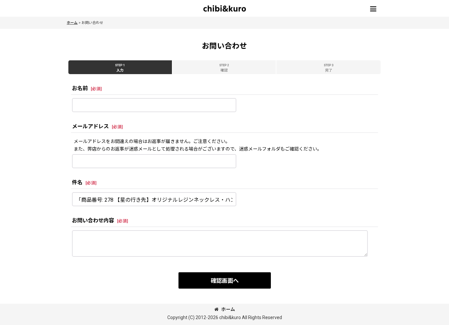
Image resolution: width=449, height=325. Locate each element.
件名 (77, 182)
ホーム (228, 309)
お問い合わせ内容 (93, 220)
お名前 (80, 88)
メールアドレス (90, 126)
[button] (373, 9)
